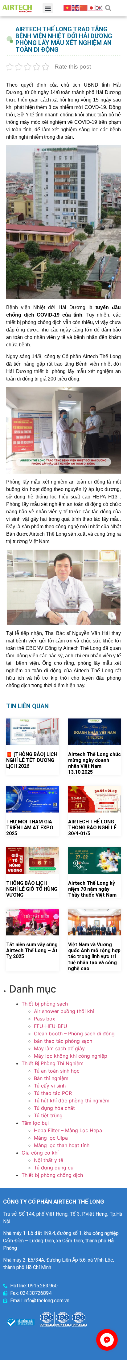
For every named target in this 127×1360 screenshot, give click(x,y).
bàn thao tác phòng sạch (63, 1041)
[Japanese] (92, 7)
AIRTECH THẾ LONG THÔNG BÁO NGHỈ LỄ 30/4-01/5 (92, 827)
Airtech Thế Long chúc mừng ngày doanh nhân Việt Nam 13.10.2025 (94, 763)
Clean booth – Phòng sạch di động (74, 1033)
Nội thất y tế (48, 1160)
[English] (76, 7)
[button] (48, 8)
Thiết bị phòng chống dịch (52, 1175)
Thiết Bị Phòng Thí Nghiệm (53, 1063)
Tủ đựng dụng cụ (53, 1167)
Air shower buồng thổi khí (64, 1011)
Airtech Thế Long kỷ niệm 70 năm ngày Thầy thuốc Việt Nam (92, 889)
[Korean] (100, 7)
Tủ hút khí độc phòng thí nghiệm (71, 1100)
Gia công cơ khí (40, 1153)
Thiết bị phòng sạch (45, 1004)
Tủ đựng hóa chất (54, 1108)
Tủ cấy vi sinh (50, 1086)
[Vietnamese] (67, 7)
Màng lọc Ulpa (51, 1138)
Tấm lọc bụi (35, 1123)
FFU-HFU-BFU (50, 1026)
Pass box (44, 1018)
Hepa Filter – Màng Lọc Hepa (68, 1130)
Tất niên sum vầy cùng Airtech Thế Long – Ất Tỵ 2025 (32, 950)
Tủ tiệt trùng (48, 1115)
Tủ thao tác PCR (53, 1093)
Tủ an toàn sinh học (57, 1071)
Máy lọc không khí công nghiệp (70, 1056)
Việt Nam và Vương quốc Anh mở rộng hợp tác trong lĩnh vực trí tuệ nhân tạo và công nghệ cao (94, 956)
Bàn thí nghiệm (51, 1078)
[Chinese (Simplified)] (84, 7)
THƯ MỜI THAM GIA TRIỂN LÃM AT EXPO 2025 (29, 827)
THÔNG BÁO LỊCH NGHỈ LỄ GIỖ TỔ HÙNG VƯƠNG (31, 889)
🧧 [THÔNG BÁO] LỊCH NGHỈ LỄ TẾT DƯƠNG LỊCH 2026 (31, 760)
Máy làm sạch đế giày (59, 1048)
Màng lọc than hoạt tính (61, 1145)
